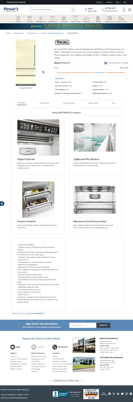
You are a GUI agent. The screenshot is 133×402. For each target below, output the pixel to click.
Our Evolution (36, 361)
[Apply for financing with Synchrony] (66, 26)
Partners (109, 2)
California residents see (27, 313)
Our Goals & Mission (38, 366)
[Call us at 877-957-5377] (54, 347)
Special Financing (16, 366)
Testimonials (35, 369)
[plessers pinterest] (131, 393)
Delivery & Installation (59, 361)
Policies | (20, 395)
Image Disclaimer (25, 88)
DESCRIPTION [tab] (44, 103)
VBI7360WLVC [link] (72, 33)
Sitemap (34, 371)
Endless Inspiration (37, 364)
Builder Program (16, 361)
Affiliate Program (16, 369)
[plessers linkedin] (118, 393)
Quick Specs (60, 78)
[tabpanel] (66, 210)
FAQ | (27, 395)
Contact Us (14, 356)
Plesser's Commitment (39, 356)
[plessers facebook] (109, 393)
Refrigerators (32, 33)
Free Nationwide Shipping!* (16, 2)
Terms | (8, 395)
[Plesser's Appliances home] (11, 10)
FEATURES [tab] (21, 103)
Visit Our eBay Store (59, 371)
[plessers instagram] (126, 393)
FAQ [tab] (113, 103)
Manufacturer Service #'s (18, 364)
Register (103, 325)
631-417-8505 (104, 365)
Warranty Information (59, 369)
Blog (117, 2)
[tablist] (66, 103)
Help (124, 2)
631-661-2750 (104, 345)
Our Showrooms (58, 359)
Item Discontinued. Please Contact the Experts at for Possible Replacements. (91, 72)
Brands (54, 356)
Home (8, 33)
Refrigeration (19, 33)
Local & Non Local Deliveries (62, 364)
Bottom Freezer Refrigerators (52, 33)
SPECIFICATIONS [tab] (68, 103)
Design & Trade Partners (18, 359)
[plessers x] (114, 393)
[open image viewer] (44, 72)
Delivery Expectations (59, 366)
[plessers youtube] (122, 393)
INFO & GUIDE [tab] (93, 103)
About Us (99, 2)
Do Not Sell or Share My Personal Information (14, 398)
